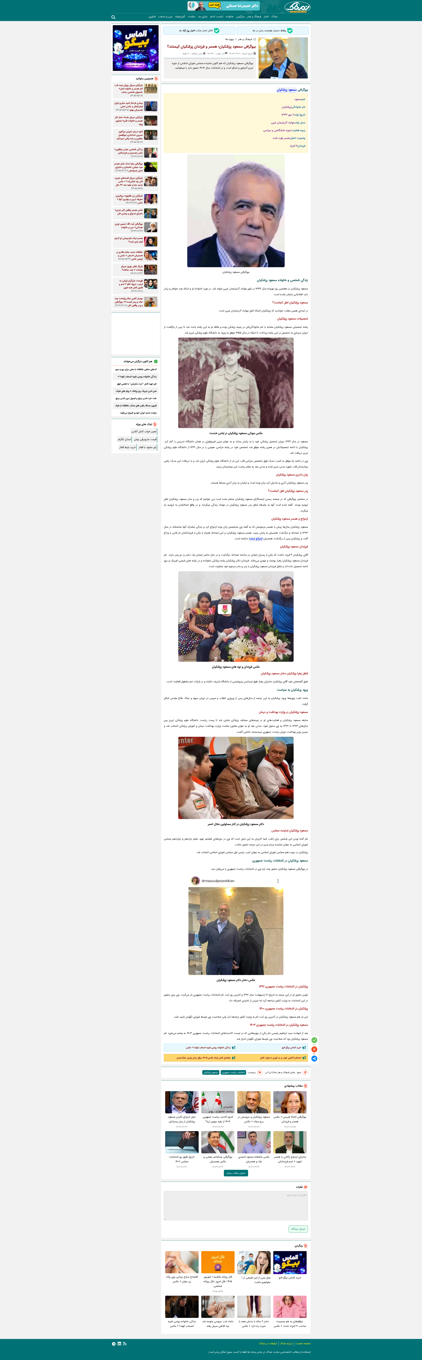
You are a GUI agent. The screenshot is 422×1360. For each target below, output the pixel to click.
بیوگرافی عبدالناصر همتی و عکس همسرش (217, 1159)
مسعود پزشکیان (287, 89)
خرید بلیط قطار (127, 447)
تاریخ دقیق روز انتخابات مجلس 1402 (182, 1159)
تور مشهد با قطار (147, 447)
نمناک (274, 17)
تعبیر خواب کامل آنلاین (143, 431)
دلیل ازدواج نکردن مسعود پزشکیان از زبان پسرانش (182, 1119)
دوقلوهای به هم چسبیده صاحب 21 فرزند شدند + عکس (290, 1323)
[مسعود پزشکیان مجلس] (236, 924)
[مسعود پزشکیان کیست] (236, 383)
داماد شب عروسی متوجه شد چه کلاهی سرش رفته (217, 1323)
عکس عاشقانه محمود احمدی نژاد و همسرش (254, 1159)
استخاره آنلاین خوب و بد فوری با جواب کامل (280, 1057)
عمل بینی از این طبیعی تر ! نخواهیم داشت (256, 1280)
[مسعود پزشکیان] (236, 210)
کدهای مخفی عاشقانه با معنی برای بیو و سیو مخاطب (136, 369)
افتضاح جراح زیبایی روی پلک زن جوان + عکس (182, 1279)
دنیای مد (203, 17)
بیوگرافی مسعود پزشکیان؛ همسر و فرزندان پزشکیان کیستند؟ (211, 46)
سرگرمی (240, 17)
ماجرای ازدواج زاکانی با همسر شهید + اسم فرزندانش (290, 1159)
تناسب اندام (216, 17)
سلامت (191, 17)
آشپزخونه (180, 17)
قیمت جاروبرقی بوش (145, 439)
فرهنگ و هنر (254, 17)
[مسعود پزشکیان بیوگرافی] (236, 616)
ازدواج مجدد (256, 539)
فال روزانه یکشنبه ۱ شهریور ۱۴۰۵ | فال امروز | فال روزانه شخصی (218, 1281)
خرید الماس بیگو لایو (291, 1047)
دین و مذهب (165, 17)
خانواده (230, 17)
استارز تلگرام (124, 439)
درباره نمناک (286, 1343)
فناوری (152, 17)
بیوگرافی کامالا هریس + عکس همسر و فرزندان (290, 1119)
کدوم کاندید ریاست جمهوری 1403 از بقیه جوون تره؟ (218, 1119)
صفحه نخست (303, 1343)
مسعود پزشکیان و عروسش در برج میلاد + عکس (254, 1119)
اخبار (266, 17)
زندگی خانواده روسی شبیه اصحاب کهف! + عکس (208, 1047)
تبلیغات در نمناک (268, 1343)
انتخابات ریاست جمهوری (233, 1072)
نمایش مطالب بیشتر (235, 1173)
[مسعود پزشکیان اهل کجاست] (236, 778)
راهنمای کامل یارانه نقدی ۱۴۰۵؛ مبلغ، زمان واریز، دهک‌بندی (204, 1057)
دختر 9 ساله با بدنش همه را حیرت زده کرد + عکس (254, 1323)
